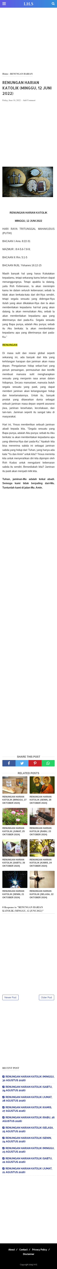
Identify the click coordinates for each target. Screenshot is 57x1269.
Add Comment (29, 100)
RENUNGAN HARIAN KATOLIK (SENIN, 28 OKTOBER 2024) (40, 799)
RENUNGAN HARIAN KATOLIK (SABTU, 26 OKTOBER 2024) (13, 862)
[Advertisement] (28, 40)
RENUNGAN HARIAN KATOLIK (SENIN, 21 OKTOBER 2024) (13, 894)
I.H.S (28, 4)
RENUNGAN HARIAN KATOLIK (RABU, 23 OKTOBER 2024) (40, 831)
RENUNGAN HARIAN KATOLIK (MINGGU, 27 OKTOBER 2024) (14, 799)
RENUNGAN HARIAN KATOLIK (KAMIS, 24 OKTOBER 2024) (41, 862)
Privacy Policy (39, 1249)
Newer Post (10, 997)
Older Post (46, 997)
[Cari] (53, 3)
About (11, 1249)
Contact (23, 1249)
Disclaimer (28, 1254)
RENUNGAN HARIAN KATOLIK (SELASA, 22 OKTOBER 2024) (42, 894)
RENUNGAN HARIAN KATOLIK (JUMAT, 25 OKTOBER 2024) (13, 831)
